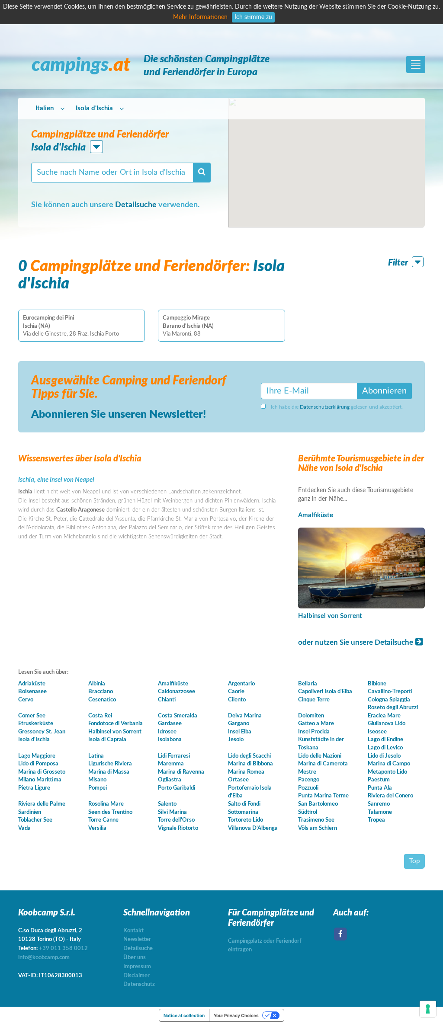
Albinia (96, 684)
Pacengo (308, 780)
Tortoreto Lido (245, 820)
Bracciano (100, 691)
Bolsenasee (32, 691)
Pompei (97, 788)
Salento (167, 804)
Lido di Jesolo (384, 756)
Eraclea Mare (384, 716)
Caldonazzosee (176, 691)
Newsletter (137, 939)
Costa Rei (100, 716)
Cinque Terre (314, 700)
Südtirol (307, 812)
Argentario (241, 684)
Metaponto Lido (387, 772)
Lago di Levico (385, 748)
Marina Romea (246, 772)
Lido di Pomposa (38, 764)
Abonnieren (384, 391)
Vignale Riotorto (178, 828)
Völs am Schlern (317, 828)
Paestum (379, 780)
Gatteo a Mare (316, 723)
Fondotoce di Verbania (115, 723)
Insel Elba (239, 732)
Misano (97, 780)
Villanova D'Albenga (253, 828)
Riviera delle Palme (41, 804)
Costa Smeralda (177, 716)
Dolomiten (311, 716)
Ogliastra (169, 780)
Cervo (25, 700)
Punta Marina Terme (323, 796)
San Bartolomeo (318, 804)
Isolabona (170, 739)
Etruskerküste (35, 723)
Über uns (134, 957)
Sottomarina (243, 812)
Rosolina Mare (106, 804)
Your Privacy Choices (236, 1015)
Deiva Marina (245, 716)
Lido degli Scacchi (249, 756)
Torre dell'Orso (176, 820)
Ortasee (238, 780)
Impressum (137, 967)
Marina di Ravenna (181, 772)
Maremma (171, 764)
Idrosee (167, 732)
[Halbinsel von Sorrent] (361, 568)
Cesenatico (102, 700)
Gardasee (170, 723)
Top (414, 861)
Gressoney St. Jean (41, 732)
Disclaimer (136, 976)
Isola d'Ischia (94, 108)
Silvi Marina (172, 812)
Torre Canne (103, 820)
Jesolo (236, 739)
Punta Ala (380, 788)
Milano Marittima (39, 780)
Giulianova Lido (386, 723)
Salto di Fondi (244, 804)
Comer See (31, 716)
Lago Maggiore (36, 756)
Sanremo (379, 804)
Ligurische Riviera (110, 764)
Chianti (167, 700)
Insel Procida (314, 732)
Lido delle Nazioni (319, 756)
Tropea (376, 820)
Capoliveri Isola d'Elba (325, 691)
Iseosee (377, 732)
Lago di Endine (385, 739)
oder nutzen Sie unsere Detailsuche (356, 642)
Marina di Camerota (323, 764)
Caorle (236, 691)
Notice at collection (184, 1015)
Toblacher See (35, 820)
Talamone (380, 812)
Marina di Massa (108, 772)
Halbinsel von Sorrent (330, 616)
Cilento (237, 700)
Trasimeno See (316, 820)
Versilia (97, 828)
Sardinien (29, 812)
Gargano (238, 723)
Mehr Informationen (200, 17)
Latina (96, 756)
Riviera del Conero (390, 796)
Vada (24, 828)
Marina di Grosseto (41, 772)
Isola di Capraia (107, 739)
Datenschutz (139, 984)
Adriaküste (31, 684)
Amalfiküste (315, 515)
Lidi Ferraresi (174, 756)
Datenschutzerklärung (325, 407)
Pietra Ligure (34, 788)
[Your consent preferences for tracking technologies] (428, 1009)
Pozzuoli (308, 788)
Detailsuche (136, 205)
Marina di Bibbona (250, 764)
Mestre (307, 772)
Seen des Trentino (110, 812)
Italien (44, 108)
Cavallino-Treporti (390, 691)
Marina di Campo (389, 764)
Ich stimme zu (253, 17)
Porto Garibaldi (176, 788)
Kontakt (133, 931)
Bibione (377, 684)
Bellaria (307, 684)
